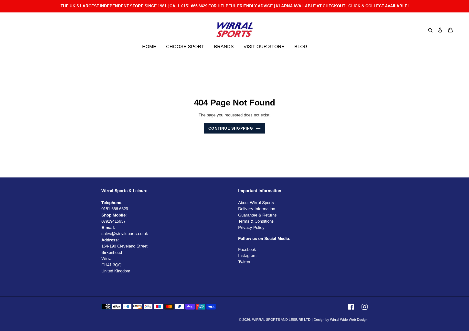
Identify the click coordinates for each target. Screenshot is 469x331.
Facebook (247, 249)
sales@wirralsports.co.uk (124, 233)
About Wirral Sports (256, 202)
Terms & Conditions (256, 221)
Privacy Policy (251, 227)
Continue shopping (230, 128)
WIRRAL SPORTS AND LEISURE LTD (281, 319)
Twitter (244, 262)
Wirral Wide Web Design (349, 319)
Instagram (247, 255)
